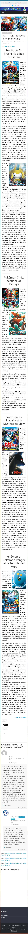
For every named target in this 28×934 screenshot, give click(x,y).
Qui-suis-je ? (4, 915)
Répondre (23, 807)
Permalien (14, 763)
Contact (3, 917)
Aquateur (19, 41)
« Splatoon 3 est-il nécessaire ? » (15, 3)
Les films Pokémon (7, 32)
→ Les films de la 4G (19, 717)
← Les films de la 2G (8, 46)
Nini (12, 757)
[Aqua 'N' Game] (14, 7)
